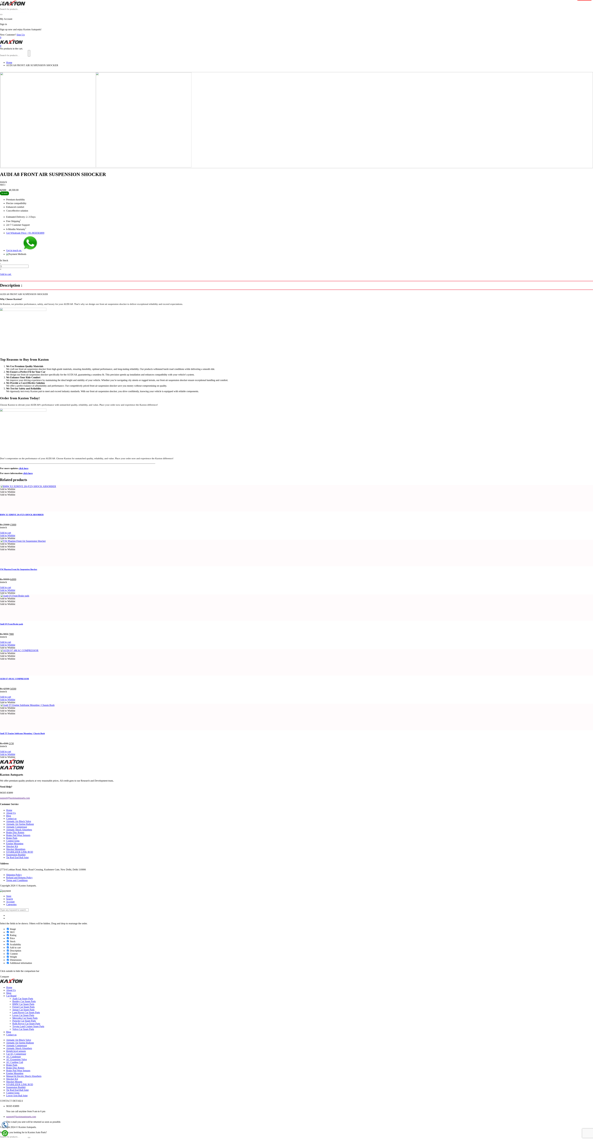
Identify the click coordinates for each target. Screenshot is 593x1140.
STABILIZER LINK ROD (19, 852)
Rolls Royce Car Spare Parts (26, 1023)
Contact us (11, 818)
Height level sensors (16, 1051)
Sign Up (21, 34)
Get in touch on (14, 250)
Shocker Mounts (14, 1081)
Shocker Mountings (15, 849)
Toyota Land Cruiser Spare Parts (28, 1026)
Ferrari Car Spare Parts (23, 1007)
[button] (7, 489)
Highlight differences (12, 3)
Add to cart (6, 274)
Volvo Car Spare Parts (23, 1029)
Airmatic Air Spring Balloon (20, 824)
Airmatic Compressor (16, 827)
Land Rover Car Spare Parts (26, 1012)
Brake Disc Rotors (15, 832)
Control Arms (12, 840)
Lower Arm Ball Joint (16, 1095)
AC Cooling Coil (14, 1062)
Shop (8, 993)
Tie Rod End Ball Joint (17, 857)
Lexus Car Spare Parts (23, 1015)
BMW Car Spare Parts (23, 1004)
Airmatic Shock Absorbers (19, 829)
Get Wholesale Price (22, 274)
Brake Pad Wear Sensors (18, 835)
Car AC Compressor (16, 1054)
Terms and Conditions (17, 880)
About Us (11, 813)
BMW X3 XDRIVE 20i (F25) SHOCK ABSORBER (22, 514)
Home (9, 62)
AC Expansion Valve (16, 1059)
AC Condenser (13, 1056)
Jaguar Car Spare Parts (23, 1009)
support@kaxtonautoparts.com (21, 1116)
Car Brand (11, 995)
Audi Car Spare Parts (22, 998)
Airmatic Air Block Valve (18, 821)
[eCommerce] (12, 4)
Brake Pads (11, 838)
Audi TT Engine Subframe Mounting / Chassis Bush (22, 733)
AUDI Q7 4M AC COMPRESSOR (14, 679)
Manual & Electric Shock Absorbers (23, 1076)
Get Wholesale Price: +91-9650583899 (25, 233)
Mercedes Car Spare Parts (25, 1018)
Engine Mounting (14, 843)
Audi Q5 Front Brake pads (11, 624)
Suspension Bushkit (15, 854)
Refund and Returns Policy (19, 877)
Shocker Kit (12, 846)
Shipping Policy (14, 874)
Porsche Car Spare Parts (24, 1020)
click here (23, 468)
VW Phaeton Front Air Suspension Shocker (18, 569)
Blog (8, 815)
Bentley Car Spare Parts (24, 1001)
